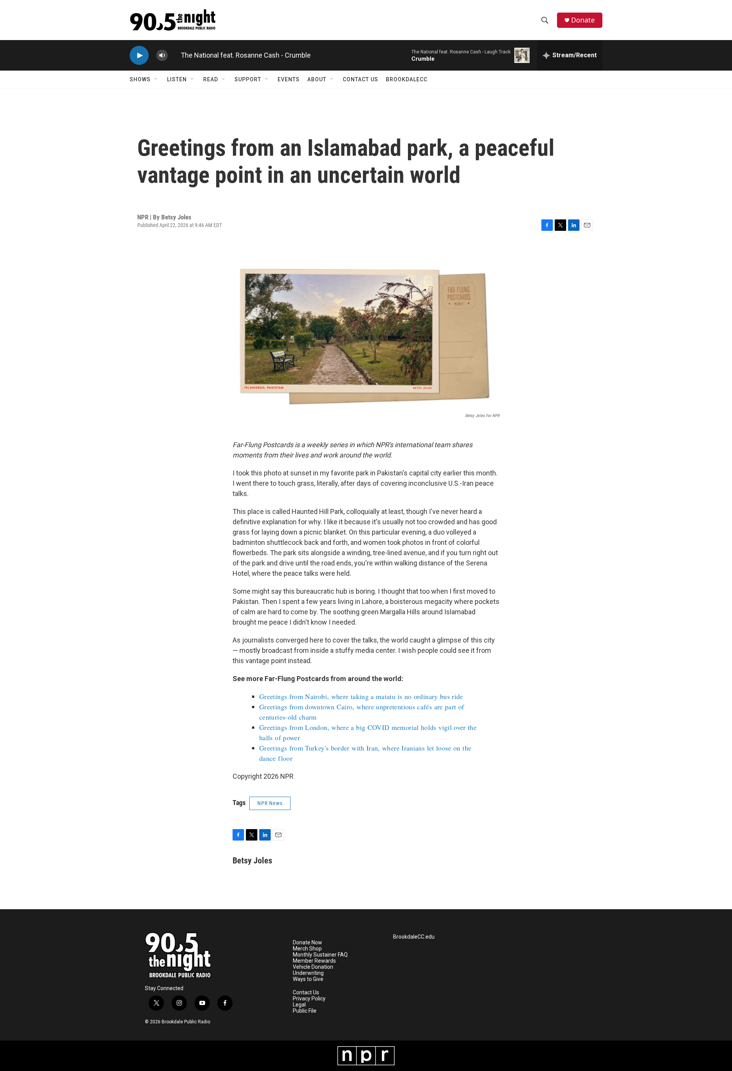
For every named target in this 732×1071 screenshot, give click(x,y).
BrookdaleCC (406, 79)
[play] (139, 55)
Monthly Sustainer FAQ (320, 955)
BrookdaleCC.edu (414, 937)
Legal (299, 1005)
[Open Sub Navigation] (156, 79)
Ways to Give (308, 979)
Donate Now (307, 942)
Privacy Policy (309, 999)
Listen (177, 79)
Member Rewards (314, 961)
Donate (583, 20)
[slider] (174, 55)
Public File (304, 1011)
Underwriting (308, 973)
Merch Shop (307, 949)
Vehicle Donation (313, 967)
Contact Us (360, 79)
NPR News (270, 803)
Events (289, 79)
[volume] (162, 55)
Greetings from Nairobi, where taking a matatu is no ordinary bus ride (361, 696)
